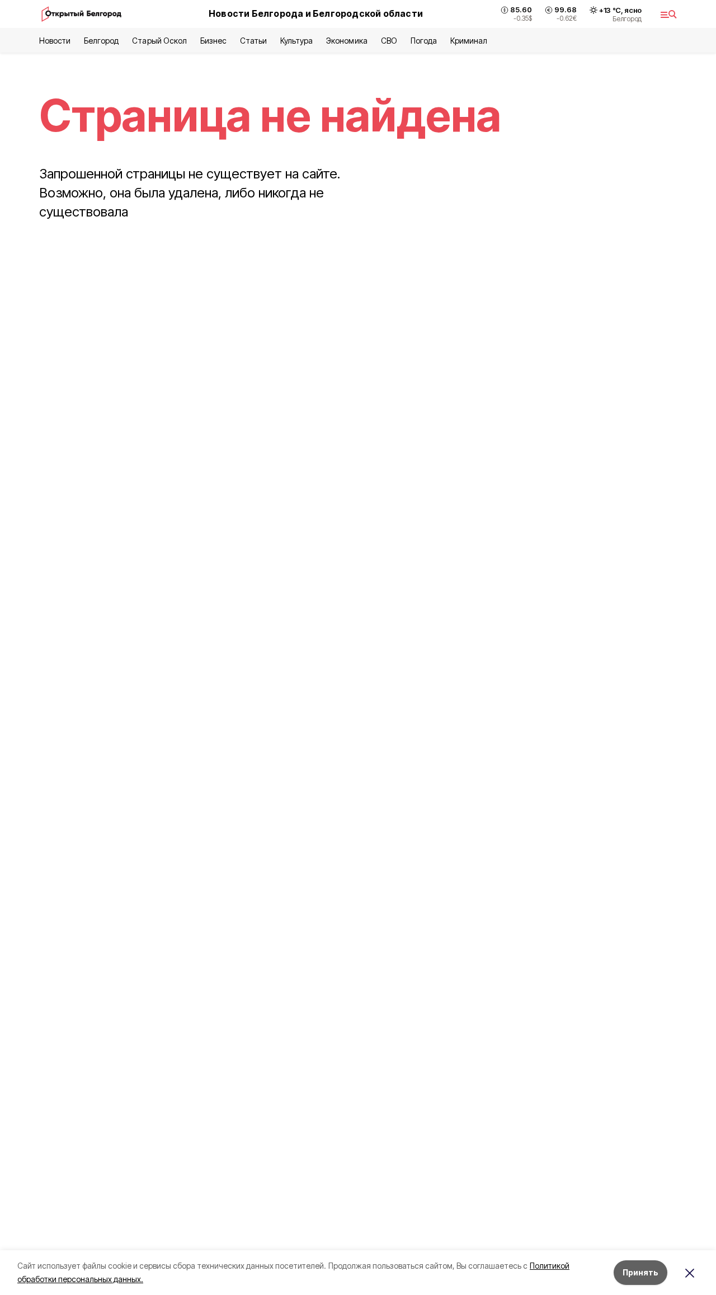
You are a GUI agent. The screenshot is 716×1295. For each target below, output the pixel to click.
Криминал (468, 40)
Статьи (253, 40)
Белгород (101, 40)
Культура (296, 40)
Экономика (346, 40)
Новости (54, 40)
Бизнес (213, 40)
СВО (389, 40)
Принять (640, 1272)
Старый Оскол (159, 40)
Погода (424, 40)
